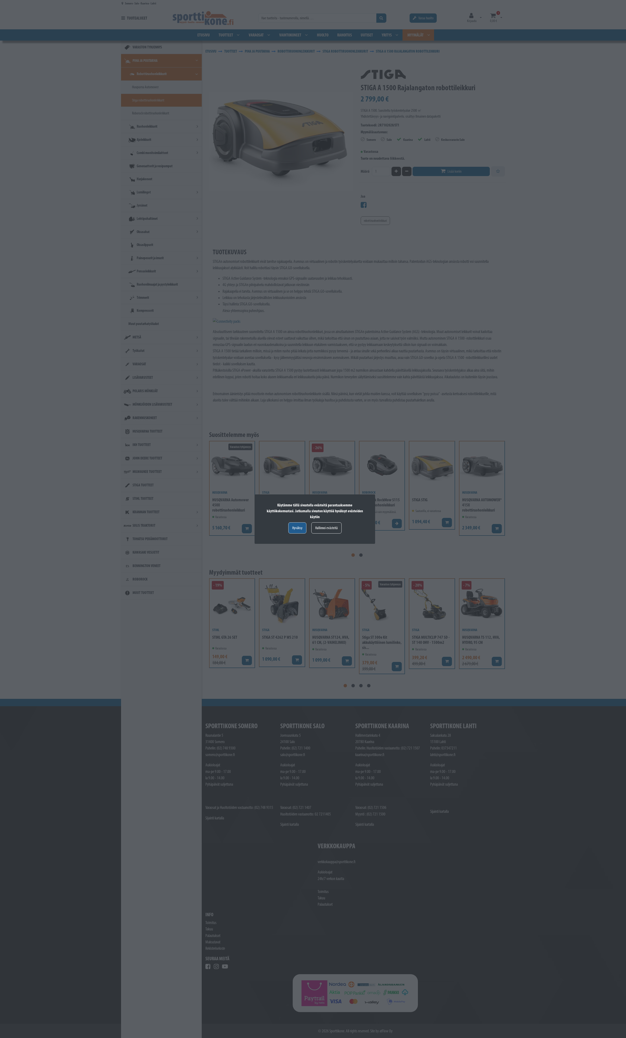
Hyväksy (297, 527)
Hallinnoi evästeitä (326, 527)
